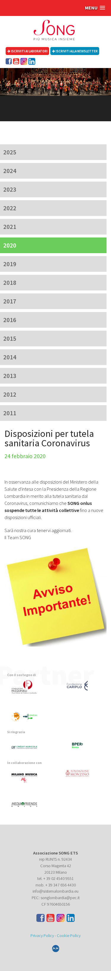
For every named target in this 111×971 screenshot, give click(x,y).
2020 (9, 245)
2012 (9, 394)
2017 (9, 301)
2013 (9, 376)
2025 (9, 152)
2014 (9, 357)
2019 (9, 264)
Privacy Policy (42, 935)
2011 (9, 413)
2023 (9, 189)
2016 (9, 320)
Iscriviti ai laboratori (29, 51)
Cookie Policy (69, 935)
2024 (9, 171)
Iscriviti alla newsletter (76, 51)
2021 (9, 227)
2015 (9, 338)
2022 (9, 208)
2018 (9, 283)
